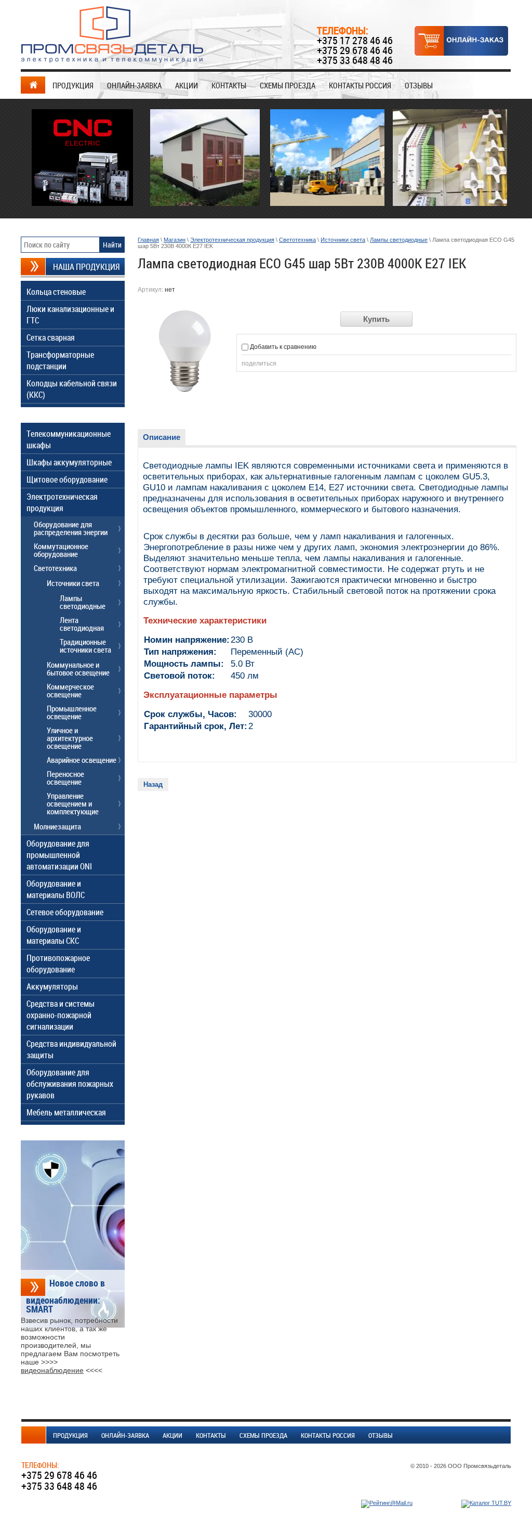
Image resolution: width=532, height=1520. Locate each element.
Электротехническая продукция (232, 240)
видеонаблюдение (52, 1370)
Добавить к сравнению (282, 346)
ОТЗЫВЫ (419, 85)
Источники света (343, 240)
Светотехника (297, 240)
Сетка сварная (50, 337)
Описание (161, 437)
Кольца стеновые (56, 291)
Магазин (174, 240)
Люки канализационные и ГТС (70, 314)
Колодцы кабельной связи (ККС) (71, 389)
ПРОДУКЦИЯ (73, 85)
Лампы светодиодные (399, 240)
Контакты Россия (360, 85)
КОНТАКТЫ (228, 85)
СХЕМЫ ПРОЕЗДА (287, 85)
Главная (148, 240)
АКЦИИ (186, 85)
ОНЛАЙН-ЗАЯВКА (134, 85)
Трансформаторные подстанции (60, 360)
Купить (376, 319)
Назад (153, 784)
